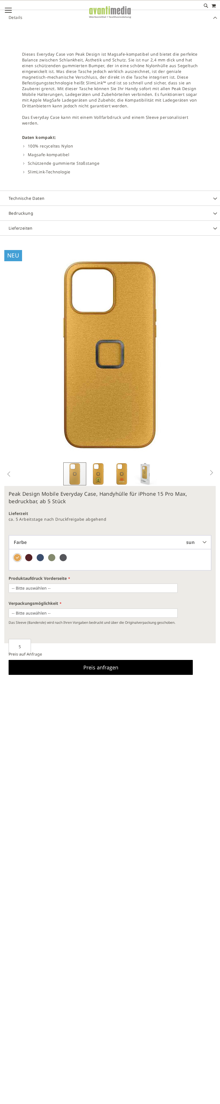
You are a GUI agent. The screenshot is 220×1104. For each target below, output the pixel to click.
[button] (8, 474)
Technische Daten (26, 198)
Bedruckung (21, 213)
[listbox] (110, 560)
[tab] (110, 115)
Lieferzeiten (21, 228)
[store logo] (110, 17)
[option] (17, 557)
